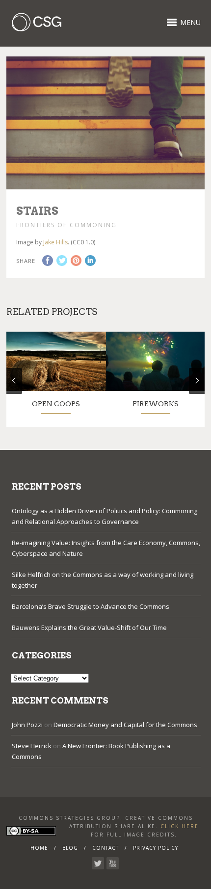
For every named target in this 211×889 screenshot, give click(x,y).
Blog (70, 847)
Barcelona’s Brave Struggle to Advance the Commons (90, 606)
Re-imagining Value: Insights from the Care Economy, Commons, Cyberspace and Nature (106, 548)
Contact (105, 847)
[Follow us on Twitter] (98, 863)
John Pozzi (27, 724)
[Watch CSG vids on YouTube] (112, 863)
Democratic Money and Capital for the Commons (125, 724)
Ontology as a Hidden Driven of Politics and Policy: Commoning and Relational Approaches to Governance (104, 516)
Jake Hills (55, 242)
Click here (179, 826)
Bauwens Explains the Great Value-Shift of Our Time (89, 627)
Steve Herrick (32, 745)
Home (39, 847)
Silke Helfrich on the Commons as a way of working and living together (102, 580)
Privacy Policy (155, 847)
